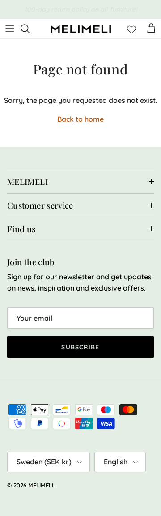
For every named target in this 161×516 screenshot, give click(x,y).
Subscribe (80, 347)
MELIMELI (40, 485)
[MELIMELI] (81, 28)
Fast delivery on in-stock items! (80, 13)
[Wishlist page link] (131, 28)
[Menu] (10, 28)
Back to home (80, 119)
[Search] (29, 28)
